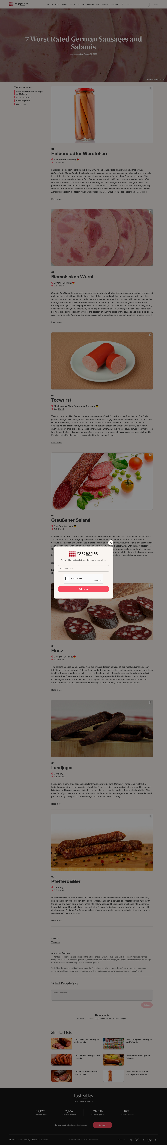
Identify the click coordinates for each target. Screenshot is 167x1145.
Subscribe (83, 589)
